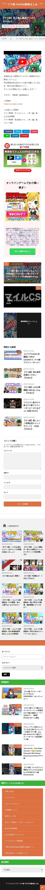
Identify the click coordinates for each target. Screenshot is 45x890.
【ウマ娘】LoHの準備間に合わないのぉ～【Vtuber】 (32, 390)
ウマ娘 (18, 689)
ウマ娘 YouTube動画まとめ (23, 4)
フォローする (29, 327)
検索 (5, 674)
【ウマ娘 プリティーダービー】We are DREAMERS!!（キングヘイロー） (33, 695)
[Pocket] (34, 131)
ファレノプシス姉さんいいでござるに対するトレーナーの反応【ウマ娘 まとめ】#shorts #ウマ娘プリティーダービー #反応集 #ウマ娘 (33, 733)
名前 (6, 473)
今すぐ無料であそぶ (22, 251)
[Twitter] (18, 131)
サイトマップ (9, 797)
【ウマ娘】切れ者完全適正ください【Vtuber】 (32, 375)
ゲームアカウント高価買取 (14, 841)
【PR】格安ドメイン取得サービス (16, 853)
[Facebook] (8, 131)
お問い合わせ (9, 791)
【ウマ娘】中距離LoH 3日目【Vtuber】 (33, 577)
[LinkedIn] (15, 135)
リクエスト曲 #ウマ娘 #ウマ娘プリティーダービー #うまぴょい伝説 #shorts (32, 407)
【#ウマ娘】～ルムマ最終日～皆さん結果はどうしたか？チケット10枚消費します (33, 550)
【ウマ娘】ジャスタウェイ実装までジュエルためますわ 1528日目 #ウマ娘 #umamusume (33, 771)
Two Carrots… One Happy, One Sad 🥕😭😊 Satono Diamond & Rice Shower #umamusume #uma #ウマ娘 (33, 753)
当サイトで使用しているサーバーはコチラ (19, 822)
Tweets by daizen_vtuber (13, 104)
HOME (4, 38)
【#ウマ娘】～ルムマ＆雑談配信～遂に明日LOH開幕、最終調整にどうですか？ (33, 603)
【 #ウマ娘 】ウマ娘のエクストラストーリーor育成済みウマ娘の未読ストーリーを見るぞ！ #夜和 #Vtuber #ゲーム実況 (33, 713)
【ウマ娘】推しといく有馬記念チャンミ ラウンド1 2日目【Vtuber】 (32, 425)
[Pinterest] (24, 135)
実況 (19, 705)
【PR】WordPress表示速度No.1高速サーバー (20, 847)
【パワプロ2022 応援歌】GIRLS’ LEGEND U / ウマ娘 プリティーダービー (32, 358)
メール (7, 482)
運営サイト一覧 (10, 816)
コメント (8, 450)
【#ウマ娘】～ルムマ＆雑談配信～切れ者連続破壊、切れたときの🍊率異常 (11, 631)
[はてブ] (26, 131)
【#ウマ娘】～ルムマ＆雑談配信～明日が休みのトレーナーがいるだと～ (33, 631)
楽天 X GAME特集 (11, 828)
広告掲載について (11, 810)
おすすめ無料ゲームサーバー (14, 834)
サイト (6, 492)
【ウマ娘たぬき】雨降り (11, 576)
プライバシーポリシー (12, 804)
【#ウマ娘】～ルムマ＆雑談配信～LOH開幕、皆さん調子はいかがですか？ (11, 602)
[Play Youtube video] (22, 61)
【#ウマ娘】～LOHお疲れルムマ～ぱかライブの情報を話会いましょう (11, 549)
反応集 (18, 724)
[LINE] (7, 135)
